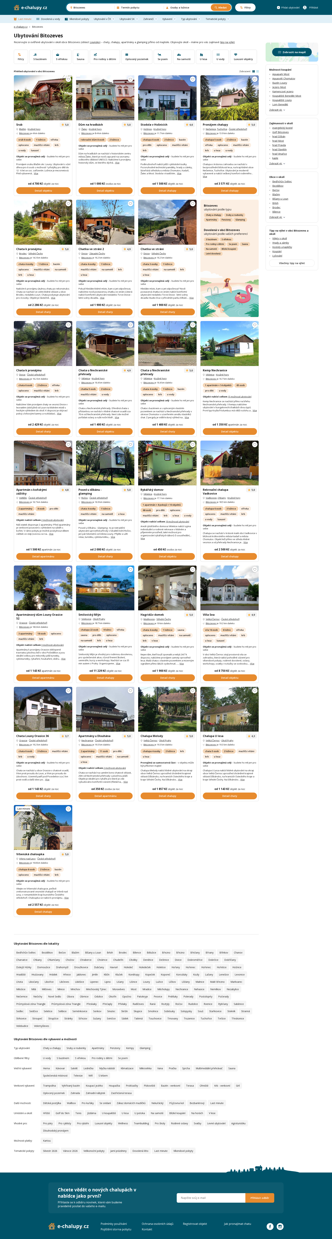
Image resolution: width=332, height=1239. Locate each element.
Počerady (223, 996)
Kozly (196, 974)
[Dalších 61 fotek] (167, 343)
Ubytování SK (127, 19)
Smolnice (153, 1011)
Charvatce (21, 959)
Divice (84, 253)
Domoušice (43, 967)
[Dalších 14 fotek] (167, 463)
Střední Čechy (35, 253)
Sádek (125, 1018)
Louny (146, 981)
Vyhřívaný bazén (71, 1085)
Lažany (209, 974)
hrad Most (278, 140)
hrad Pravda (279, 145)
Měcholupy (163, 989)
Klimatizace (127, 1068)
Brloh (110, 952)
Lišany (120, 981)
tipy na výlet (227, 42)
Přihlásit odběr (260, 1198)
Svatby (197, 1123)
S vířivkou (226, 239)
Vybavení (167, 19)
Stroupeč (37, 1018)
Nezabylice (233, 989)
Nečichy (37, 996)
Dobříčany (230, 959)
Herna (46, 1068)
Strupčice (53, 1018)
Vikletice (85, 378)
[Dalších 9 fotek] (229, 97)
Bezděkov (47, 952)
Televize (78, 1075)
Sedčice (33, 1011)
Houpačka (114, 1085)
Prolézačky (132, 1085)
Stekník (231, 1011)
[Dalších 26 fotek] (167, 97)
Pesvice (158, 996)
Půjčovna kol (176, 1103)
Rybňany (223, 1004)
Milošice (20, 989)
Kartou (47, 1140)
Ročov (84, 497)
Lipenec (94, 981)
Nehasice (199, 989)
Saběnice (239, 1004)
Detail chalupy (167, 190)
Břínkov (223, 952)
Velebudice (22, 1026)
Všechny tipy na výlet (292, 263)
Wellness (123, 1123)
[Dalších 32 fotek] (229, 588)
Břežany (195, 952)
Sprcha (186, 1068)
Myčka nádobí (107, 1068)
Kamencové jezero (282, 91)
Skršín (124, 1011)
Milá (33, 989)
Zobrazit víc (275, 109)
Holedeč (128, 967)
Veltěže (23, 497)
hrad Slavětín (279, 149)
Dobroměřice (194, 959)
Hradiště (21, 974)
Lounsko (95, 42)
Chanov (238, 952)
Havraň (114, 967)
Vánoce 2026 (70, 1150)
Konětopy (133, 974)
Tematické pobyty (216, 19)
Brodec (23, 253)
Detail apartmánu (43, 556)
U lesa (125, 1113)
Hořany (176, 967)
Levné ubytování (216, 1123)
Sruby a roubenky (234, 215)
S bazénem (211, 239)
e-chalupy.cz (20, 26)
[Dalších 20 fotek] (105, 588)
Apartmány (211, 219)
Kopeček (150, 974)
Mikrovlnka (145, 1068)
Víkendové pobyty (79, 19)
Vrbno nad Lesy (27, 858)
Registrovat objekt (195, 1224)
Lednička (88, 1068)
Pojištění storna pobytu (116, 1229)
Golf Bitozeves (280, 132)
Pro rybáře (83, 1123)
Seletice (48, 1011)
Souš (200, 1011)
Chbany (222, 497)
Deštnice (164, 959)
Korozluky (181, 974)
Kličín (106, 974)
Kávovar (60, 1068)
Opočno (126, 996)
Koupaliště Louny (282, 100)
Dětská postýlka (52, 1103)
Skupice (138, 1011)
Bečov (62, 952)
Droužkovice (81, 967)
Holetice (161, 967)
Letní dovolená (213, 253)
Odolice (98, 996)
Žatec (84, 129)
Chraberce (85, 959)
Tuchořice (222, 129)
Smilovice (86, 619)
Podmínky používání (114, 1224)
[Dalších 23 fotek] (43, 827)
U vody (47, 1058)
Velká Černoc (213, 619)
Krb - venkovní (222, 1085)
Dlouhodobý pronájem (55, 1130)
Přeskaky (91, 1004)
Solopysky (186, 1011)
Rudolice (193, 1004)
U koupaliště (109, 1113)
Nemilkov (215, 989)
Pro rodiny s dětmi (215, 244)
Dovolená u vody (50, 19)
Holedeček (145, 967)
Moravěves (118, 989)
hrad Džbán (278, 136)
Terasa (190, 1085)
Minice (61, 989)
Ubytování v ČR (102, 19)
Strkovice (21, 1018)
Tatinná (138, 1018)
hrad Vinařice (279, 153)
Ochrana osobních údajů (157, 1224)
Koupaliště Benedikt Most (286, 95)
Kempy (130, 1048)
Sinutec (111, 1011)
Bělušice (151, 952)
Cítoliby (133, 959)
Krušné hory (34, 129)
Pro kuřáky (88, 1103)
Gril (238, 1085)
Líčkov (172, 981)
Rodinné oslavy (179, 1123)
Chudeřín (118, 959)
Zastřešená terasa (121, 1093)
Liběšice (79, 981)
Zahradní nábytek (95, 1093)
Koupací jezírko (94, 1085)
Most (134, 989)
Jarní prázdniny (118, 1150)
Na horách (197, 1113)
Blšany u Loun (93, 952)
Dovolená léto (140, 1150)
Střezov (83, 1018)
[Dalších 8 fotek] (229, 463)
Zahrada (75, 1093)
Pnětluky (173, 996)
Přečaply (107, 1004)
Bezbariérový (197, 1103)
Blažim (22, 129)
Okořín (112, 996)
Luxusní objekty (103, 1123)
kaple (275, 158)
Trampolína (49, 1085)
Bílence (137, 952)
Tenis (78, 1113)
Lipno (107, 981)
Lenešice (224, 974)
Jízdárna (91, 1113)
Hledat (222, 7)
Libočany (34, 981)
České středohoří (238, 129)
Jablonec (81, 974)
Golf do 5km (63, 1113)
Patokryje (142, 996)
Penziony (226, 219)
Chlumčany (54, 959)
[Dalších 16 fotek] (43, 463)
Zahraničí (148, 19)
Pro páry (48, 1123)
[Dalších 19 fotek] (105, 463)
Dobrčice (213, 959)
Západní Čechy (97, 253)
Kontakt (147, 1229)
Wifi (91, 1075)
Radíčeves (138, 1004)
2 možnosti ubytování (52, 520)
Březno (166, 952)
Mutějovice (149, 619)
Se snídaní (105, 1103)
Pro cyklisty (64, 1123)
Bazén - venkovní (170, 1085)
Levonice (240, 974)
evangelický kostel (282, 127)
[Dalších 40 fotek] (105, 709)
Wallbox (71, 1103)
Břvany (210, 952)
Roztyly (165, 1004)
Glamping (240, 219)
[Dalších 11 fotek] (105, 97)
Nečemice (211, 129)
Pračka (172, 1068)
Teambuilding (141, 1123)
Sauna (245, 244)
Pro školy (160, 1123)
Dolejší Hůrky (23, 967)
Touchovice (155, 1018)
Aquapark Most (280, 74)
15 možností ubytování (239, 396)
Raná (152, 1004)
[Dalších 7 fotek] (43, 343)
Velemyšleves (41, 1026)
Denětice (148, 959)
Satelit (74, 1068)
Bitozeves (24, 133)
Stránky (68, 1018)
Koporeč (165, 974)
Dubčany (99, 967)
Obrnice (84, 996)
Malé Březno (217, 981)
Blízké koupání (229, 248)
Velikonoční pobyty (94, 1150)
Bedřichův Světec (26, 952)
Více (36, 173)
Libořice (49, 981)
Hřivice (67, 974)
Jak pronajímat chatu (237, 1224)
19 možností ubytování (177, 521)
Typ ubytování (189, 19)
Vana (160, 1068)
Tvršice (222, 1018)
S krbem (103, 1075)
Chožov (70, 959)
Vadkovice (211, 497)
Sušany (97, 1018)
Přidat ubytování (290, 7)
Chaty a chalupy (213, 215)
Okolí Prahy (99, 619)
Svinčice (111, 1018)
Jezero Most (279, 87)
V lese (212, 1113)
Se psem (233, 244)
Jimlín (95, 974)
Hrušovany (37, 974)
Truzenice (189, 1018)
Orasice (23, 622)
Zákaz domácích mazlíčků (131, 1103)
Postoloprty (205, 996)
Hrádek (53, 974)
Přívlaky (122, 1004)
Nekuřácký (157, 1103)
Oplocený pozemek (54, 1093)
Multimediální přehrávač (209, 1068)
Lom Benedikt (280, 104)
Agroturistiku (238, 1123)
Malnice (200, 981)
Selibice (62, 1011)
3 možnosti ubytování (52, 644)
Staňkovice (215, 1011)
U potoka (140, 1113)
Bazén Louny (279, 82)
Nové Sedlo (54, 996)
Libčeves (64, 981)
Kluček (119, 974)
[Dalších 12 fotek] (43, 97)
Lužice (159, 981)
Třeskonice (238, 1018)
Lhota (19, 981)
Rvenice (208, 1004)
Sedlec (20, 1011)
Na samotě (211, 248)
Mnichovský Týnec (96, 989)
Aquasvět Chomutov (283, 78)
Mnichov (75, 989)
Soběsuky (169, 1011)
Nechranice (87, 740)
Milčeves (47, 989)
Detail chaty (43, 312)
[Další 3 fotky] (105, 222)
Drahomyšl (62, 967)
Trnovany (172, 1018)
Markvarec (236, 981)
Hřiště (46, 1113)
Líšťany (186, 981)
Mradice (146, 989)
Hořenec (190, 967)
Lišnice (133, 981)
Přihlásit (313, 7)
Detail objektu (43, 190)
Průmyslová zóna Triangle (30, 1004)
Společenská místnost (55, 1075)
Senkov (97, 1011)
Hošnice (148, 129)
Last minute (24, 19)
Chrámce (102, 959)
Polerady (188, 996)
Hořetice (222, 967)
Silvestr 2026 (50, 1150)
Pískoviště (149, 1085)
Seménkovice (79, 1011)
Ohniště (204, 1085)
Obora (70, 996)
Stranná (245, 1011)
